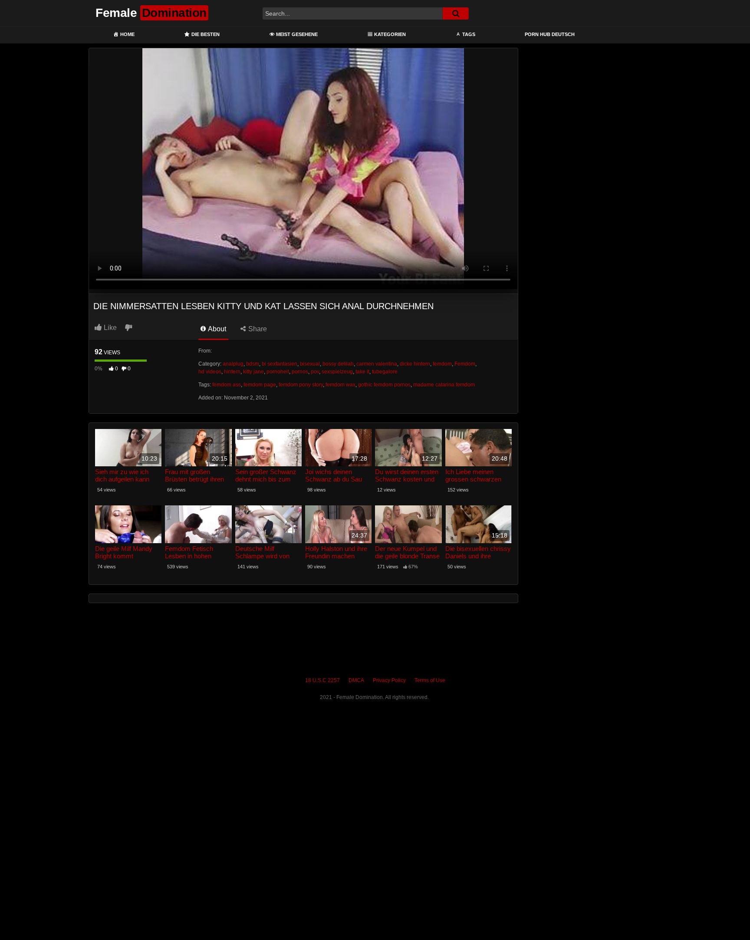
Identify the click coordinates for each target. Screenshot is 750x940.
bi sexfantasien (279, 364)
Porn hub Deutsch (550, 34)
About (216, 329)
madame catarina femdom (444, 385)
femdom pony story (301, 385)
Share (257, 329)
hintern (232, 372)
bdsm (252, 364)
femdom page (259, 385)
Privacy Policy (389, 680)
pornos (300, 372)
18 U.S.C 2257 (322, 680)
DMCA (356, 680)
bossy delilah (338, 364)
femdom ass (226, 385)
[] (456, 13)
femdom (442, 364)
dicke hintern (415, 364)
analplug (233, 364)
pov (315, 372)
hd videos (209, 372)
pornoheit (277, 372)
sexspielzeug (337, 372)
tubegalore (385, 372)
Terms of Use (429, 680)
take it (362, 372)
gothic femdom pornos (384, 385)
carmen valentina (376, 364)
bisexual (310, 364)
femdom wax (340, 385)
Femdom (464, 364)
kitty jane (253, 372)
